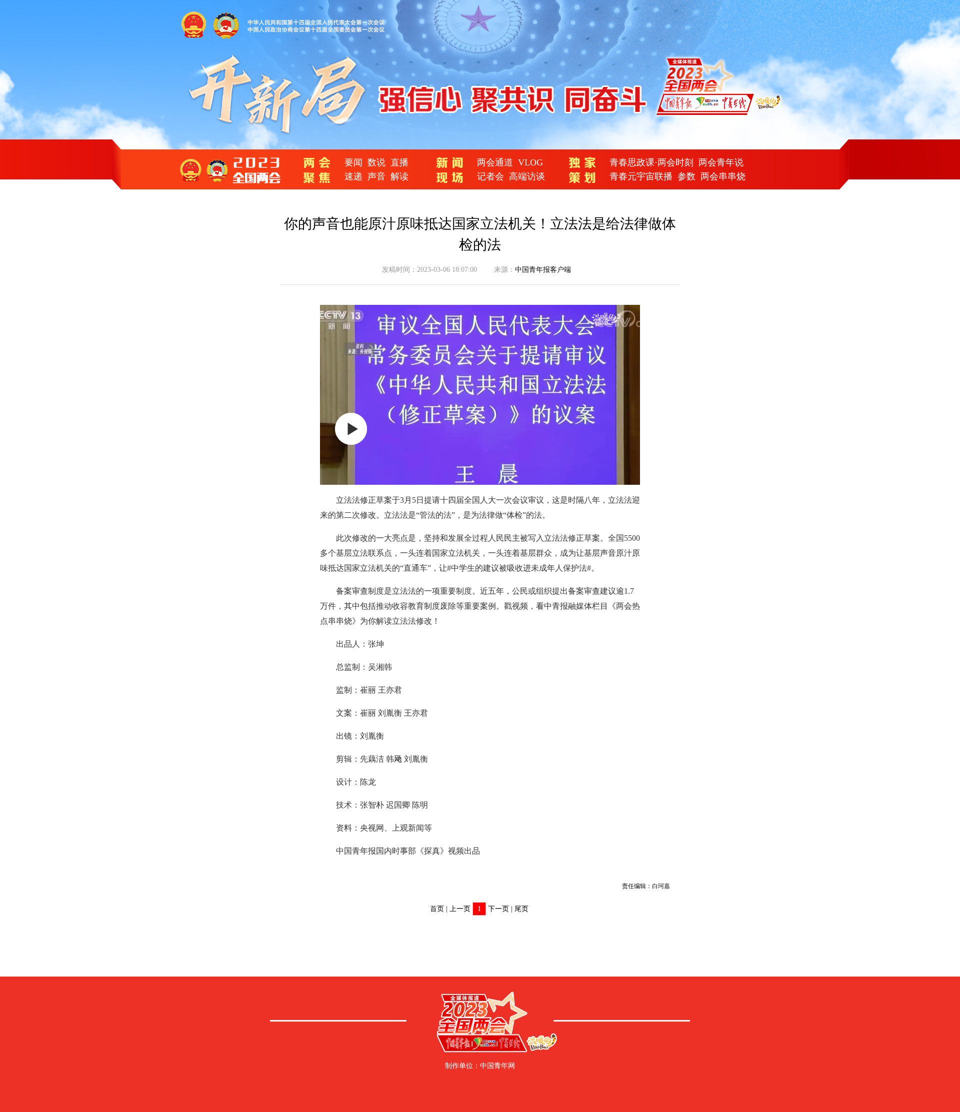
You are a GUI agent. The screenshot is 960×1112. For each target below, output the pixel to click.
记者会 (490, 176)
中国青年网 (497, 1066)
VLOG (530, 162)
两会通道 (495, 162)
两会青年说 (721, 162)
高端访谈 (527, 176)
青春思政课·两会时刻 (652, 162)
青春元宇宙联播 (641, 176)
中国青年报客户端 (543, 269)
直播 (399, 162)
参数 (687, 176)
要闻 (353, 162)
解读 (399, 176)
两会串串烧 (723, 176)
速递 (353, 176)
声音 (377, 176)
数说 (377, 162)
